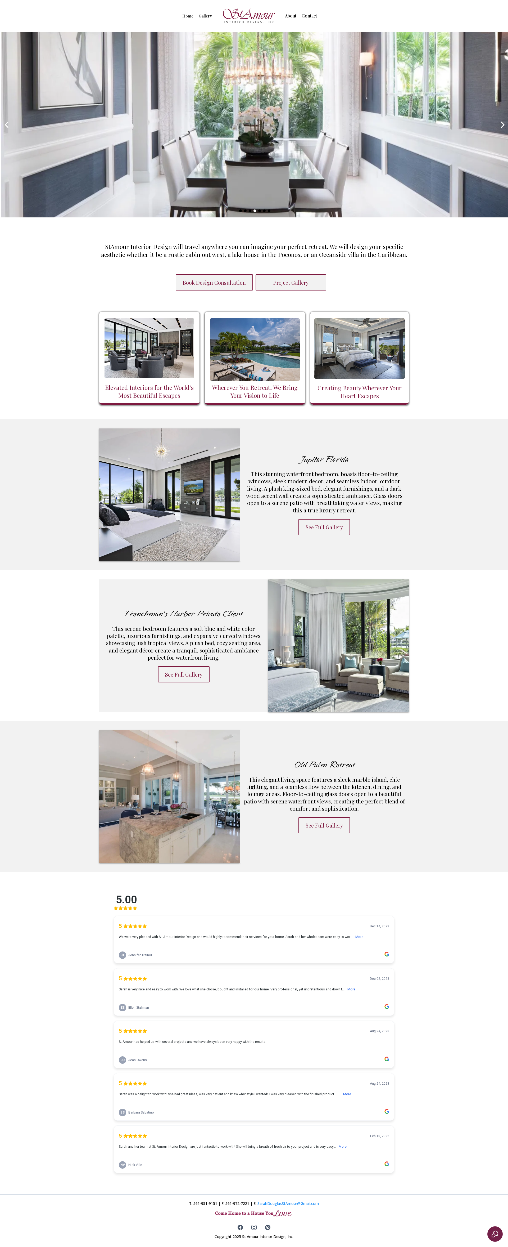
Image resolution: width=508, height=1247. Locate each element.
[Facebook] (240, 1227)
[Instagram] (254, 1227)
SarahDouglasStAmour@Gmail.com (288, 1203)
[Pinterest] (268, 1227)
